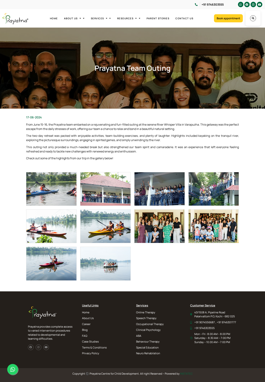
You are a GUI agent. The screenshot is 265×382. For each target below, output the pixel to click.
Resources (125, 18)
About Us (71, 18)
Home (54, 18)
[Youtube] (259, 4)
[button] (253, 18)
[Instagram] (253, 4)
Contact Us (184, 18)
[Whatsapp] (240, 4)
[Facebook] (247, 4)
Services (97, 18)
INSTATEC (186, 374)
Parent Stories (158, 18)
